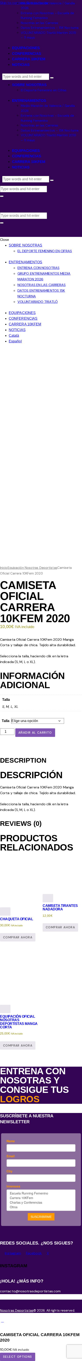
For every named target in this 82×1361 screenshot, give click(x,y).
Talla (6, 721)
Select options (17, 1357)
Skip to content (13, 2)
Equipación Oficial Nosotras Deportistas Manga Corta (18, 1022)
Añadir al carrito (35, 732)
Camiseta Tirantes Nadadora (60, 907)
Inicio (4, 568)
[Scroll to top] (2, 1320)
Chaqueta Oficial (16, 919)
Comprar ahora (17, 937)
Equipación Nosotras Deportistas (32, 568)
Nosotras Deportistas (16, 1310)
